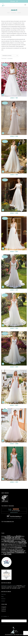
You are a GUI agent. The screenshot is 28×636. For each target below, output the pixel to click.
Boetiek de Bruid (12, 537)
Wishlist (13, 1)
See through (21, 549)
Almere (23, 587)
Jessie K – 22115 (14, 367)
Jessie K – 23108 (14, 443)
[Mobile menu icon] (25, 5)
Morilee (19, 546)
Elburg (19, 587)
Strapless (3, 552)
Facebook (3, 609)
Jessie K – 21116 (14, 175)
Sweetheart (11, 552)
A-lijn (9, 536)
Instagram (3, 607)
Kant (21, 542)
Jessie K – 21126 (14, 213)
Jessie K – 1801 (14, 98)
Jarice (17, 543)
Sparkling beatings (16, 550)
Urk (10, 588)
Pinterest (3, 611)
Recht (7, 549)
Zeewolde (14, 588)
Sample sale (11, 549)
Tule (5, 554)
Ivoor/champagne (4, 542)
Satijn (16, 549)
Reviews (3, 598)
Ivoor (23, 540)
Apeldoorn (9, 587)
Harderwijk (9, 540)
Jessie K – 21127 (14, 251)
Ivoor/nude (11, 543)
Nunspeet (15, 587)
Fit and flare (18, 539)
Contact (3, 601)
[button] (3, 95)
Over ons (3, 594)
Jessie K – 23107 (14, 405)
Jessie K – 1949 (14, 136)
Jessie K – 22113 (14, 328)
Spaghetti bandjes (5, 550)
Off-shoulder (23, 545)
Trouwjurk (19, 552)
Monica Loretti (14, 546)
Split (24, 550)
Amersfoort (4, 587)
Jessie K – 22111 (14, 290)
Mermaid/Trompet (20, 544)
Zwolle (18, 588)
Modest (9, 545)
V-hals (9, 554)
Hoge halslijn (17, 541)
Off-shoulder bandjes (5, 547)
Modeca (5, 546)
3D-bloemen (3, 536)
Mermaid (14, 544)
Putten (7, 588)
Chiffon (9, 539)
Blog (2, 596)
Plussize (12, 547)
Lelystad (3, 588)
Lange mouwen (8, 544)
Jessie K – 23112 (14, 482)
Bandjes (18, 536)
